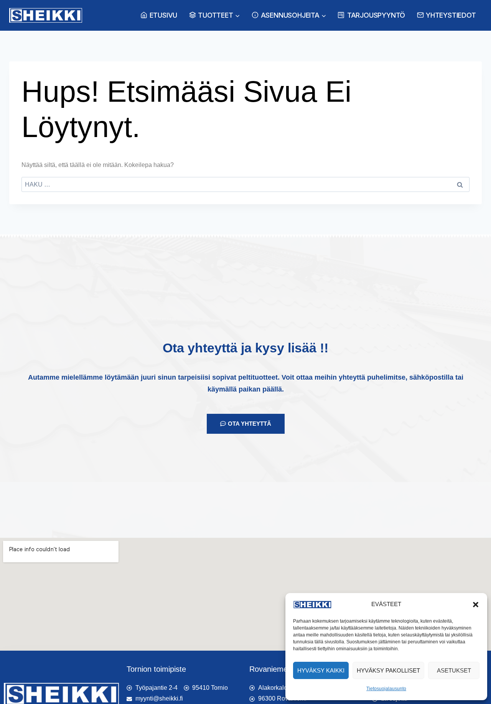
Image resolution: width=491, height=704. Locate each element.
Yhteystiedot (451, 15)
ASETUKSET (454, 670)
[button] (475, 604)
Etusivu (164, 15)
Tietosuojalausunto (386, 688)
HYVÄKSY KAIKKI (320, 670)
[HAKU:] (245, 184)
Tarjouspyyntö (376, 15)
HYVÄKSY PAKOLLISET (388, 670)
